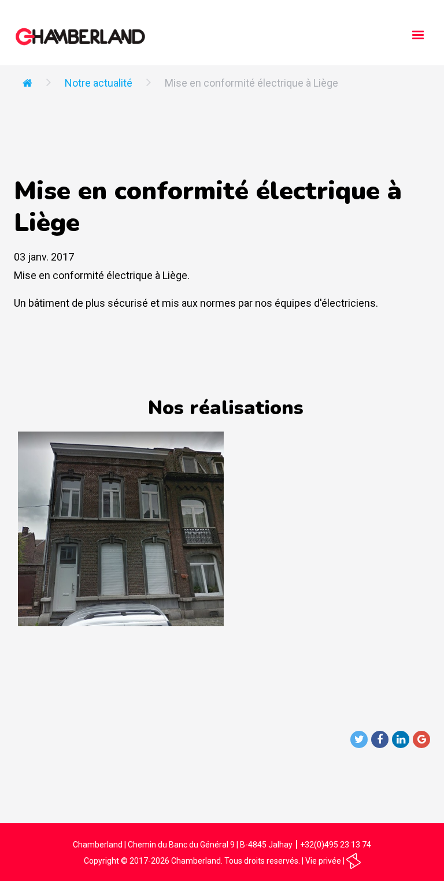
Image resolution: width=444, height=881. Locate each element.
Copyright (101, 860)
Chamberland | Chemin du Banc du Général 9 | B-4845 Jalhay (183, 844)
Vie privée (323, 860)
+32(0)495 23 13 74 (335, 844)
